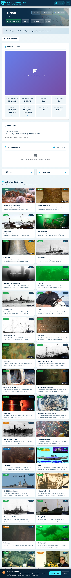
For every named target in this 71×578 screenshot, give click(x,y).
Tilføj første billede (11, 38)
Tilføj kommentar (60, 147)
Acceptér (56, 573)
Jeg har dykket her (14, 21)
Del (49, 21)
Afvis (65, 573)
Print (26, 21)
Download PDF (38, 21)
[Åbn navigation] (68, 3)
